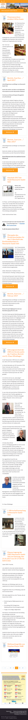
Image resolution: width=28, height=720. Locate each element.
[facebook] (4, 1)
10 (10, 667)
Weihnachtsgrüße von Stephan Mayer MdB (16, 645)
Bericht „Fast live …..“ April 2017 (15, 79)
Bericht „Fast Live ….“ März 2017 (15, 140)
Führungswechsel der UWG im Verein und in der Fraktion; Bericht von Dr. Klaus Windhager (13, 353)
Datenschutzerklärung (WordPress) (18, 712)
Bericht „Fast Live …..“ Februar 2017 (15, 295)
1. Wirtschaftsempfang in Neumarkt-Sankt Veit (16, 512)
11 (13, 667)
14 (22, 667)
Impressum (8, 711)
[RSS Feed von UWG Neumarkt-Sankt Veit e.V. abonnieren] (2, 1)
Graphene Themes (13, 718)
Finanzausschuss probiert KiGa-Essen (15, 18)
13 (19, 667)
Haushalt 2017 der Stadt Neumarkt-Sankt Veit (16, 180)
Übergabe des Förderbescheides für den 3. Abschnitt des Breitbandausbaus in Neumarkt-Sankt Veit (13, 239)
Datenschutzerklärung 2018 (20, 711)
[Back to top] (25, 716)
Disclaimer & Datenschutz (20, 714)
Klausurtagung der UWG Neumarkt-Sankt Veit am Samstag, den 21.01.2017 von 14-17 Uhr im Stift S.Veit (13, 556)
